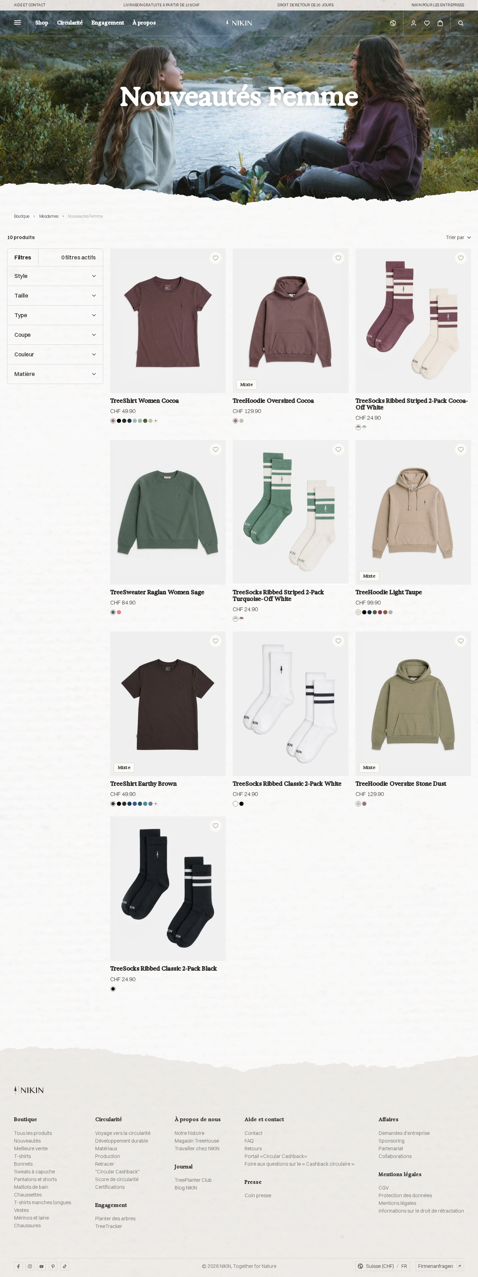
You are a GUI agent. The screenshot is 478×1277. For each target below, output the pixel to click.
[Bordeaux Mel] (380, 612)
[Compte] (413, 23)
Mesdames (48, 216)
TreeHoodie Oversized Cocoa (273, 400)
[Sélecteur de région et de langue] (393, 23)
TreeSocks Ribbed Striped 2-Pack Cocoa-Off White (412, 404)
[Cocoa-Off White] (358, 427)
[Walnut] (385, 612)
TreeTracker (108, 1226)
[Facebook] (18, 1266)
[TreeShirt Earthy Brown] (168, 703)
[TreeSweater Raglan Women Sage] (168, 512)
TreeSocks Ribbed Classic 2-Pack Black (163, 968)
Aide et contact (29, 5)
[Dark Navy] (129, 421)
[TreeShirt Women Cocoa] (168, 321)
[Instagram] (30, 1266)
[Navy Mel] (135, 804)
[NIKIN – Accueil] (28, 1090)
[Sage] (113, 612)
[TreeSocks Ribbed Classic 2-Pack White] (290, 703)
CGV (384, 1188)
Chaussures (27, 1225)
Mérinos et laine (31, 1218)
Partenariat (391, 1148)
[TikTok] (64, 1266)
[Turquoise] (140, 421)
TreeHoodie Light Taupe (389, 592)
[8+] (156, 804)
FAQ (249, 1141)
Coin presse (258, 1195)
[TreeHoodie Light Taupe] (413, 512)
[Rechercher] (461, 23)
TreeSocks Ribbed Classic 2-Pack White (287, 783)
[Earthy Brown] (113, 804)
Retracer (104, 1164)
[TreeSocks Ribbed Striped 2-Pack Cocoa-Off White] (413, 321)
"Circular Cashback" (117, 1171)
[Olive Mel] (145, 421)
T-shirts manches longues (42, 1202)
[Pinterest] (53, 1266)
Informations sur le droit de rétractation (421, 1211)
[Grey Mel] (390, 612)
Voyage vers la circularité (122, 1133)
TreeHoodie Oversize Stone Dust (401, 783)
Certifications (110, 1187)
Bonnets (23, 1164)
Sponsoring (392, 1141)
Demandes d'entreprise (404, 1133)
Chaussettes (28, 1195)
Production (107, 1156)
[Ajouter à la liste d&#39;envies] (216, 258)
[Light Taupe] (358, 612)
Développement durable (121, 1141)
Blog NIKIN (186, 1188)
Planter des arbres (115, 1218)
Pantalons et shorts (35, 1179)
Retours (253, 1148)
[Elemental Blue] (135, 421)
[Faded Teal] (145, 804)
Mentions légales (397, 1203)
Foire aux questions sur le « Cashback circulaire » (299, 1164)
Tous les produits (33, 1133)
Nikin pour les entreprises (438, 5)
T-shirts (22, 1156)
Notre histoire (189, 1133)
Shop (41, 23)
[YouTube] (41, 1266)
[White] (235, 804)
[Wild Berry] (119, 612)
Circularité (70, 23)
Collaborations (395, 1156)
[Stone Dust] (241, 421)
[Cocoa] (113, 421)
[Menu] (17, 23)
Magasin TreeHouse (197, 1141)
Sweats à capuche (34, 1171)
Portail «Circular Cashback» (276, 1156)
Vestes (21, 1210)
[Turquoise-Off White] (364, 427)
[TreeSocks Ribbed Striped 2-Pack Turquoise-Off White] (290, 512)
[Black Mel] (124, 421)
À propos (144, 23)
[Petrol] (140, 804)
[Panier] (440, 23)
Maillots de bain (31, 1187)
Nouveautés (27, 1141)
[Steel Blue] (150, 804)
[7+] (156, 421)
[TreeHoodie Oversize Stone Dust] (413, 703)
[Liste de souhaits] (427, 23)
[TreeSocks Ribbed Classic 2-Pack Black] (168, 888)
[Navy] (129, 804)
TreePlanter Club (193, 1180)
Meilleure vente (31, 1148)
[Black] (119, 421)
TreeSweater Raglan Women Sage (157, 592)
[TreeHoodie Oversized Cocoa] (290, 321)
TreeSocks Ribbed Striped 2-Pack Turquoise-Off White (278, 595)
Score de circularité (117, 1179)
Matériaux (106, 1148)
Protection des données (405, 1195)
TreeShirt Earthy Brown (143, 783)
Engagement (108, 23)
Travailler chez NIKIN (197, 1148)
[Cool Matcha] (150, 421)
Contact (253, 1133)
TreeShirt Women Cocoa (144, 400)
